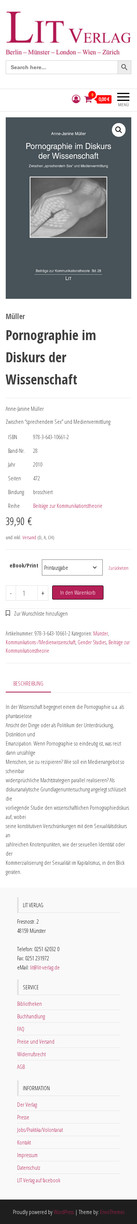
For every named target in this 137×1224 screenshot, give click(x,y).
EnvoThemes (112, 1212)
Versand (29, 537)
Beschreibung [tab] (28, 683)
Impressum (27, 1155)
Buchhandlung (31, 1016)
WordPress (64, 1212)
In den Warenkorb (78, 592)
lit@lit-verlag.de (45, 967)
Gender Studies (92, 642)
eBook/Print (24, 565)
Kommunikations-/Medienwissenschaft (40, 642)
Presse (23, 1117)
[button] (119, 130)
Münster (100, 633)
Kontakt (24, 1142)
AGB (21, 1066)
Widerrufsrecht (31, 1054)
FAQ (20, 1029)
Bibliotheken (29, 1003)
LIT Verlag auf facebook (38, 1180)
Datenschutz (28, 1167)
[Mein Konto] (76, 99)
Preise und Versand (35, 1041)
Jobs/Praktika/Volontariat (40, 1129)
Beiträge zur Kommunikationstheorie (67, 505)
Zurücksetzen (118, 568)
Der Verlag (27, 1104)
